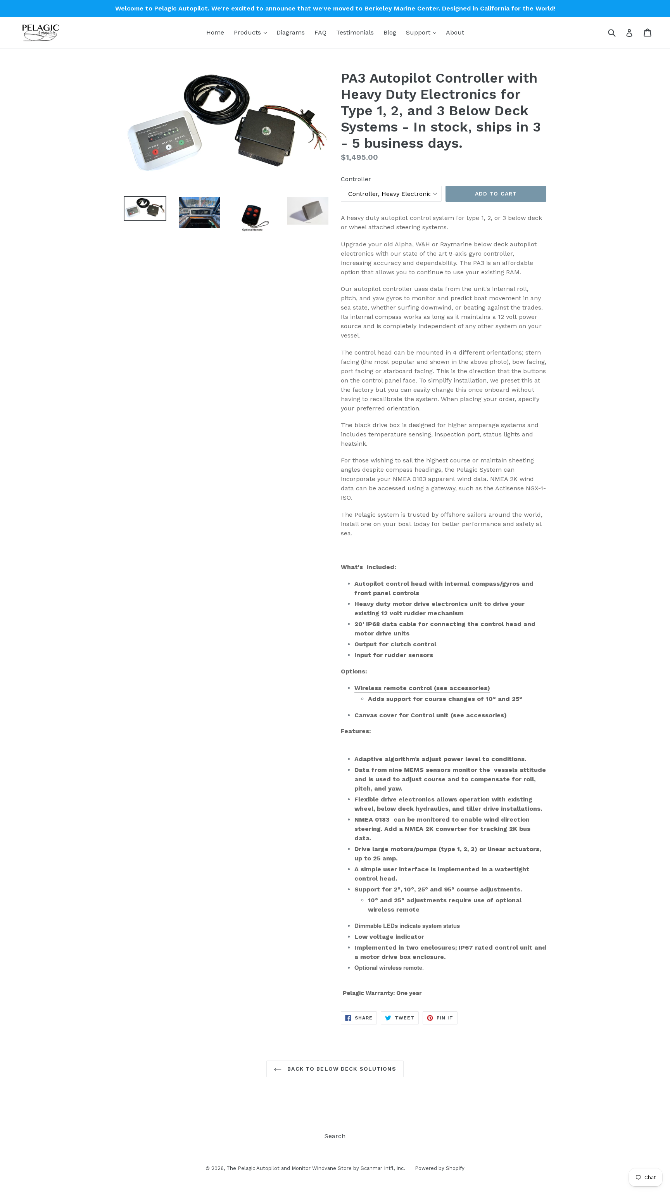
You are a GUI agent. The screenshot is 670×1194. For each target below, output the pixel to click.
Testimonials (355, 32)
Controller (356, 179)
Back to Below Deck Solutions (340, 1069)
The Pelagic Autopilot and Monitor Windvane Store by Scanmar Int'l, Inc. (315, 1168)
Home (215, 32)
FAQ (320, 32)
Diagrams (290, 32)
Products (252, 32)
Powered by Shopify (440, 1168)
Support (423, 32)
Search (335, 1136)
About (455, 32)
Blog (389, 32)
